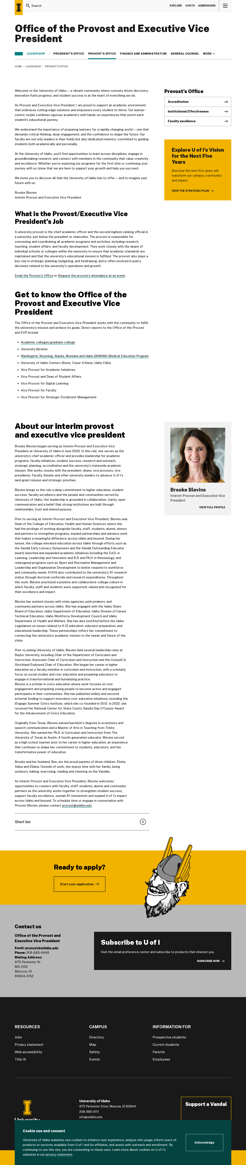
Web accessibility (28, 1052)
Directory (96, 1037)
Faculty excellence (182, 121)
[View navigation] (225, 5)
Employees (161, 1059)
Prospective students (169, 1037)
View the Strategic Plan (190, 190)
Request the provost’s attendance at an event (91, 275)
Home (18, 66)
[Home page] (19, 7)
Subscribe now (208, 961)
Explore (176, 5)
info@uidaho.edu (90, 1117)
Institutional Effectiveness (188, 111)
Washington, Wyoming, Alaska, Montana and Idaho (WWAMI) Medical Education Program (85, 356)
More (209, 53)
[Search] (28, 6)
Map (92, 1045)
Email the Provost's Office (34, 275)
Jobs (18, 1037)
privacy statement (59, 1154)
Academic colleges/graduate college (48, 342)
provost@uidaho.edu (77, 805)
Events (94, 1059)
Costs (190, 5)
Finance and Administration (143, 53)
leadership (36, 53)
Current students (166, 1045)
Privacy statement (29, 1045)
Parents (159, 1052)
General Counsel (185, 53)
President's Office (68, 53)
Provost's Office (102, 53)
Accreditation (178, 101)
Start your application (77, 884)
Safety (94, 1052)
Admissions (207, 5)
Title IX (20, 1059)
